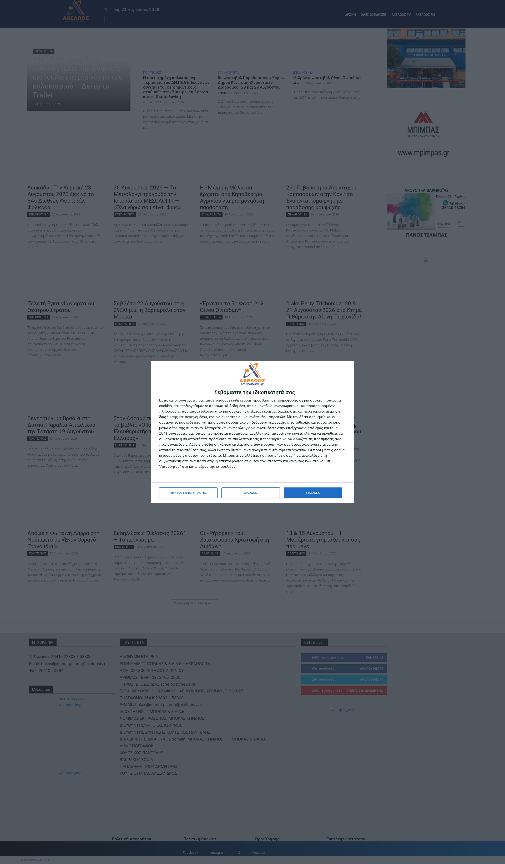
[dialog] (252, 432)
